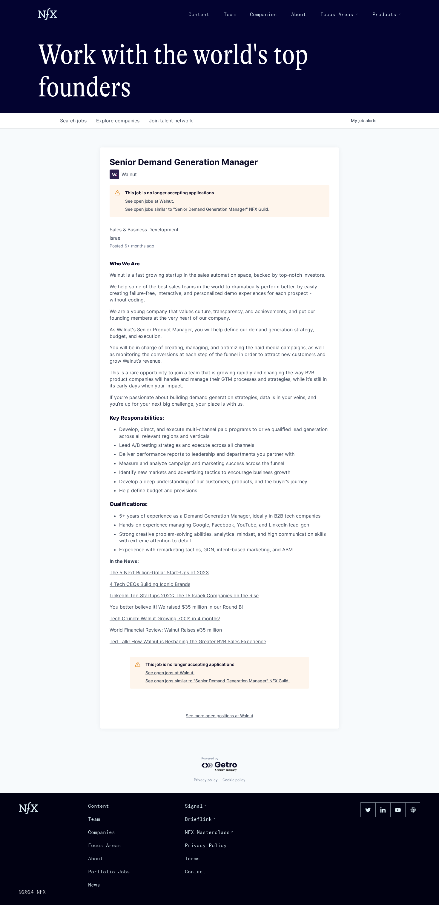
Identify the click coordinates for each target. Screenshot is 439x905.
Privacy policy (206, 780)
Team (230, 14)
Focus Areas (336, 14)
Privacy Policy (206, 845)
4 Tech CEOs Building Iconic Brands (150, 584)
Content (198, 14)
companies (117, 121)
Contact (195, 872)
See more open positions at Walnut (219, 715)
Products (384, 14)
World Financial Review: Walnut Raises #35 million (166, 630)
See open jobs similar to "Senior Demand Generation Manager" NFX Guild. (197, 209)
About (298, 14)
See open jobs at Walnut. (149, 201)
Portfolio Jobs (109, 872)
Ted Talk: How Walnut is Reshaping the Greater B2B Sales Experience (188, 641)
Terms (192, 858)
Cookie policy (233, 780)
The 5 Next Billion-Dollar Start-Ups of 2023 (159, 572)
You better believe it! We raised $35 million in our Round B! (176, 607)
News (94, 885)
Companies (263, 14)
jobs (73, 121)
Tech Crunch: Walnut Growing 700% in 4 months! (165, 618)
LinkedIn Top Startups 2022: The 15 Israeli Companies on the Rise (184, 595)
